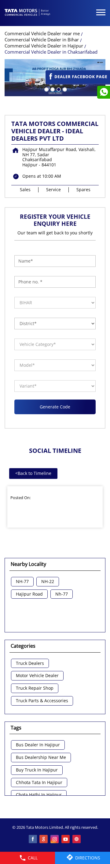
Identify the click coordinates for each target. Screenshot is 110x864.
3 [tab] (58, 88)
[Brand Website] (77, 839)
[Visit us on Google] (44, 839)
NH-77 (22, 581)
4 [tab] (64, 88)
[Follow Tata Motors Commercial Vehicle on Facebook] (33, 839)
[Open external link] (78, 82)
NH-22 (47, 581)
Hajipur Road (29, 594)
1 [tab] (45, 88)
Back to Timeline (33, 473)
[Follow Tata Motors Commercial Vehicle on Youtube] (66, 839)
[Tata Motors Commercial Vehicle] (27, 13)
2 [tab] (51, 88)
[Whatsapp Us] (103, 92)
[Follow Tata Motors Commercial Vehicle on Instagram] (55, 839)
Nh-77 (61, 594)
